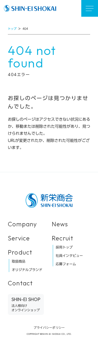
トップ (12, 29)
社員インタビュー (69, 255)
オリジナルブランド (27, 269)
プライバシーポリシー (49, 327)
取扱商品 (18, 261)
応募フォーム (66, 264)
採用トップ (64, 247)
